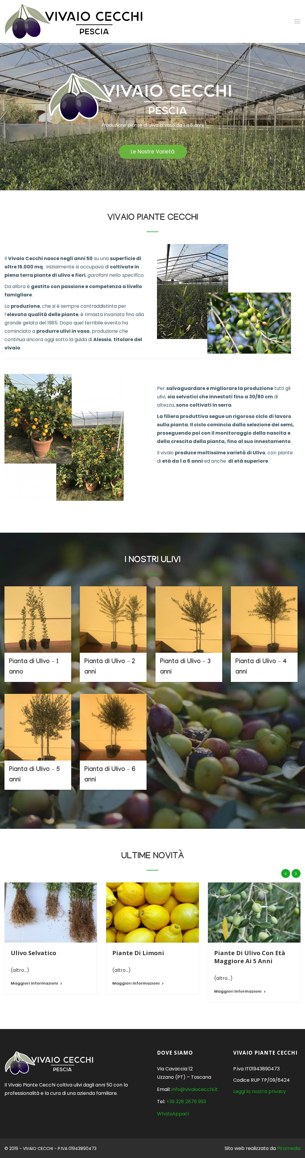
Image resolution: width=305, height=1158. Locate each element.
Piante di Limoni (138, 953)
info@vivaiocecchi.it (195, 1089)
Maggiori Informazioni (34, 983)
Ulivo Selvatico (33, 953)
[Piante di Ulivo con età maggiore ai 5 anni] (254, 912)
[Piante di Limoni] (152, 912)
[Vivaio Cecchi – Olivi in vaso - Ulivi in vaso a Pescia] (74, 21)
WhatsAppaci (173, 1113)
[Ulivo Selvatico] (50, 912)
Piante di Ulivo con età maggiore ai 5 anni (249, 957)
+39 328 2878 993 (186, 1101)
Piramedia (289, 1148)
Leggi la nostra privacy (259, 1091)
